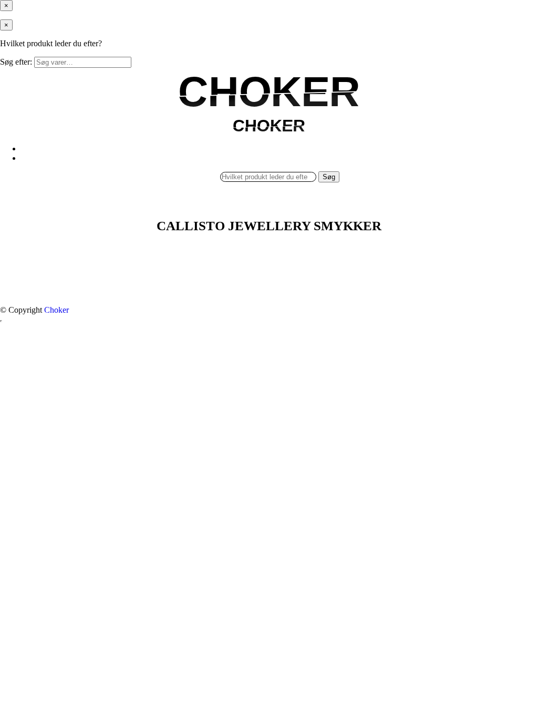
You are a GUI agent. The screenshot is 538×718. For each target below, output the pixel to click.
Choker (56, 309)
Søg (329, 177)
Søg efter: (16, 61)
